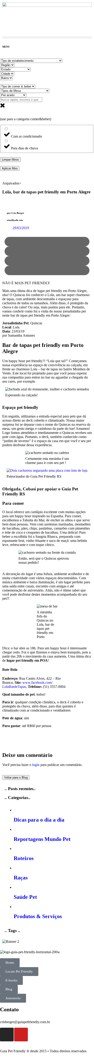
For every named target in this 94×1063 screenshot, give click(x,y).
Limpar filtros (10, 159)
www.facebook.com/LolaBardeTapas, (27, 685)
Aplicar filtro (10, 168)
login (35, 765)
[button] (47, 37)
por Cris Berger (15, 213)
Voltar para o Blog (16, 777)
